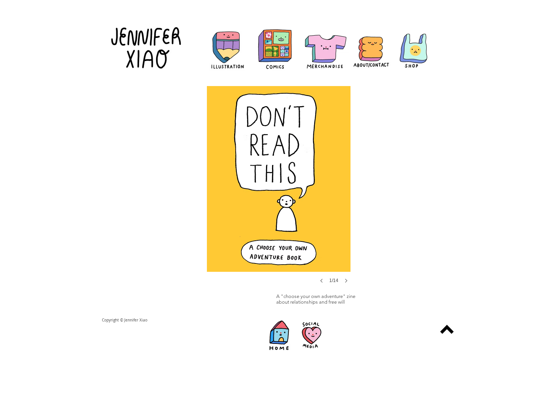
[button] (278, 192)
